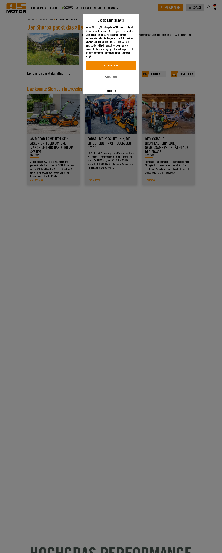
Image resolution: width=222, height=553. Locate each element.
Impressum (111, 91)
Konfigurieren (111, 76)
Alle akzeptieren (111, 65)
